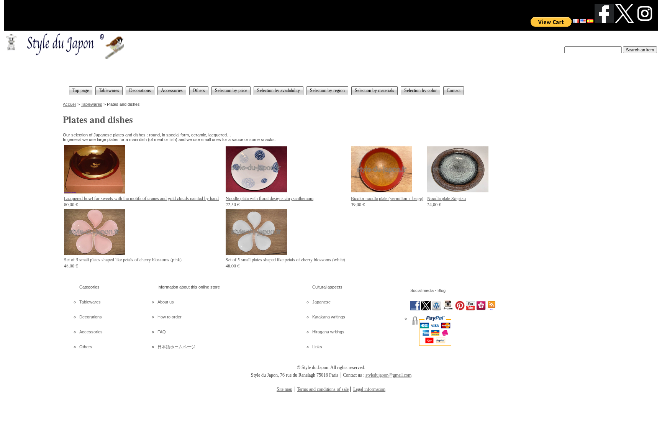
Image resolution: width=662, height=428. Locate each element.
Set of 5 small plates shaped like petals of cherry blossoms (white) (285, 259)
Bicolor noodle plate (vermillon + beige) (387, 198)
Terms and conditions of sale (323, 389)
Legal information (369, 389)
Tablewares (91, 104)
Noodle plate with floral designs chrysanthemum (269, 198)
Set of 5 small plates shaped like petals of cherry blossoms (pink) (123, 259)
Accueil (69, 104)
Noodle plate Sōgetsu (446, 198)
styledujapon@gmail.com (388, 375)
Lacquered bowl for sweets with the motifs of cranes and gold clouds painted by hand (141, 198)
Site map (284, 389)
